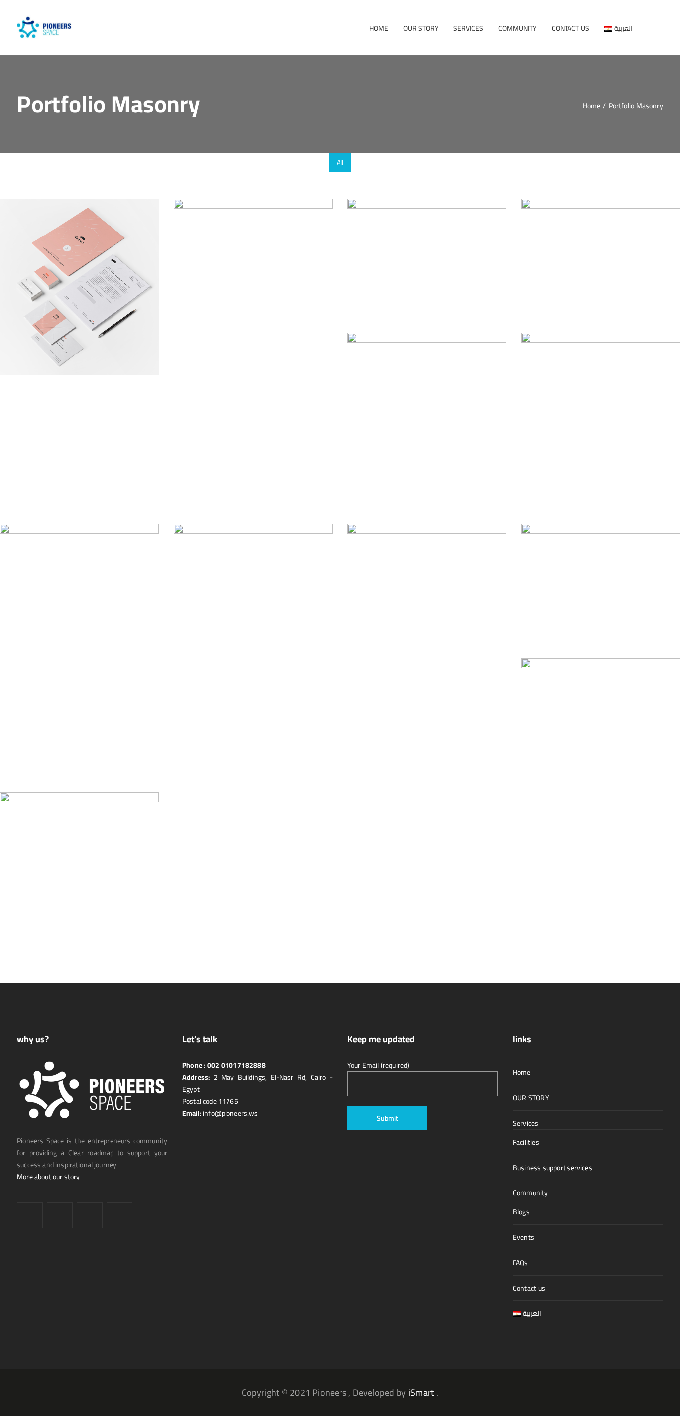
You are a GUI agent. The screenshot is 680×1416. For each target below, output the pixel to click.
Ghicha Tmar (28, 635)
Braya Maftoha (206, 283)
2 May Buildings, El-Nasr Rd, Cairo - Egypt (257, 1083)
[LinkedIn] (59, 1215)
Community (530, 1192)
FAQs (520, 1262)
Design (427, 281)
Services (525, 1123)
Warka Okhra (29, 886)
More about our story (48, 1176)
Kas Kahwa (373, 589)
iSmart (421, 1392)
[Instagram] (89, 1215)
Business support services (552, 1167)
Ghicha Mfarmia (555, 426)
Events (523, 1237)
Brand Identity (32, 292)
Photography (275, 301)
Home (522, 1072)
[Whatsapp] (119, 1215)
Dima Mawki (375, 418)
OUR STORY (531, 1097)
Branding (79, 310)
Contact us (529, 1288)
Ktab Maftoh (549, 589)
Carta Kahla (547, 264)
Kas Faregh (200, 609)
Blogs (521, 1211)
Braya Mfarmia (380, 264)
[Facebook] (29, 1215)
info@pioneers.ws (229, 1113)
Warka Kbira (548, 723)
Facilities (526, 1142)
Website (427, 435)
